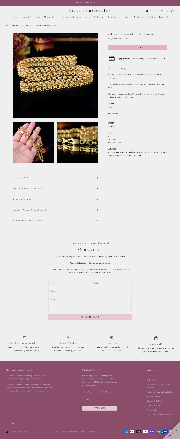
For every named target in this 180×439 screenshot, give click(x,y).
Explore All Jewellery (46, 17)
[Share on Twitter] (119, 69)
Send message (90, 317)
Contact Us (27, 17)
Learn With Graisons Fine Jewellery (160, 414)
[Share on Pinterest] (122, 69)
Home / (9, 25)
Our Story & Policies (134, 17)
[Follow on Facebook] (7, 423)
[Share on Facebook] (115, 69)
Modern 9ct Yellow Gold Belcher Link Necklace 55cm (34, 25)
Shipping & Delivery (154, 401)
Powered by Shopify (87, 431)
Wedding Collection (94, 17)
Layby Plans (151, 380)
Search (149, 375)
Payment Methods (153, 397)
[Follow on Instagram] (13, 423)
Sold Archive (114, 17)
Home (14, 17)
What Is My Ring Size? (158, 17)
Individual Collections (71, 17)
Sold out (138, 47)
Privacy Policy (152, 410)
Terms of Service (153, 405)
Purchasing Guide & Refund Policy (160, 392)
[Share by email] (125, 69)
